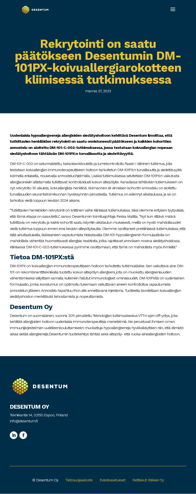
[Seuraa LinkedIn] (13, 435)
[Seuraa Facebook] (23, 435)
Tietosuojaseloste (79, 480)
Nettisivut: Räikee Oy (148, 480)
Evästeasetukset (112, 480)
